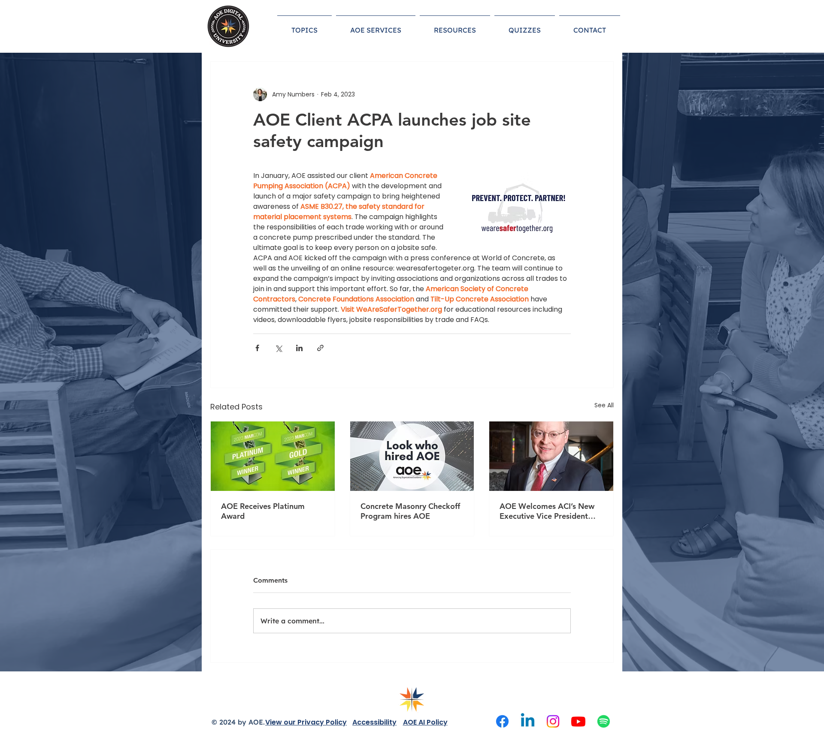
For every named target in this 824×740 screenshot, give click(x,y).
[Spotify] (603, 721)
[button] (304, 26)
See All (604, 405)
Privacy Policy (322, 722)
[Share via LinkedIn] (299, 348)
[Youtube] (578, 721)
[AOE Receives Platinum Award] (273, 456)
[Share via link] (320, 348)
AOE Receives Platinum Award (263, 511)
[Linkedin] (527, 721)
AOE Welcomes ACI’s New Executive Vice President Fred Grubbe (547, 511)
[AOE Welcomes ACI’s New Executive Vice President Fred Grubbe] (551, 456)
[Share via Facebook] (257, 348)
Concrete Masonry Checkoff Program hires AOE (410, 511)
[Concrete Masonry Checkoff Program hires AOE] (412, 456)
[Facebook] (502, 721)
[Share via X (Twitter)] (278, 348)
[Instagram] (553, 721)
